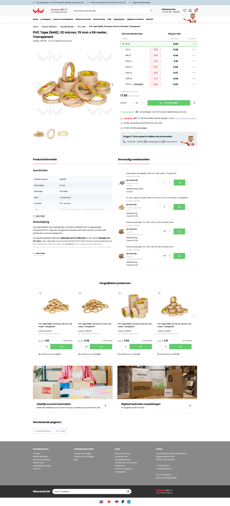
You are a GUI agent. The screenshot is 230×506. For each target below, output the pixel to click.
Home (35, 26)
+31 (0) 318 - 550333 (135, 141)
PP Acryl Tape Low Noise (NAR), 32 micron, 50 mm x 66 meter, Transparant (157, 198)
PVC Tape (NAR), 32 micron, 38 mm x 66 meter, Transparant (174, 325)
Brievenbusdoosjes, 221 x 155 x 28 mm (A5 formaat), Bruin (150, 247)
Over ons (37, 468)
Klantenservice (168, 9)
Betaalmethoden (40, 456)
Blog (76, 459)
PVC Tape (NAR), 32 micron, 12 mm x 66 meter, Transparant (94, 325)
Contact (36, 453)
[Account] (190, 10)
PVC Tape (82, 26)
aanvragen (142, 128)
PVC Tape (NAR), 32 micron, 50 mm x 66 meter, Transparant (135, 325)
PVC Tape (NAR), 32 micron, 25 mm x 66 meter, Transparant (55, 325)
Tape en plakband (49, 26)
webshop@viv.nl (154, 141)
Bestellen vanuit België (84, 456)
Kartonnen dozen (122, 453)
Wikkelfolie (120, 465)
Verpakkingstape (67, 26)
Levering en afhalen (42, 459)
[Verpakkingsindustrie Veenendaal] (38, 11)
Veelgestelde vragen (42, 465)
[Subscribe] (127, 491)
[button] (40, 293)
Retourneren (38, 462)
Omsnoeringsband (123, 468)
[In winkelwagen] (179, 183)
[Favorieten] (184, 10)
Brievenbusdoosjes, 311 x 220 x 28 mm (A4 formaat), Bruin (149, 222)
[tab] (52, 449)
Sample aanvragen (82, 453)
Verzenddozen (121, 456)
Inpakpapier (120, 471)
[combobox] (113, 11)
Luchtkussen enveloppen (126, 462)
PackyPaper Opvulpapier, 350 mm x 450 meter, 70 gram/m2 (151, 173)
